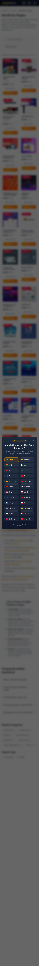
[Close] (33, 440)
